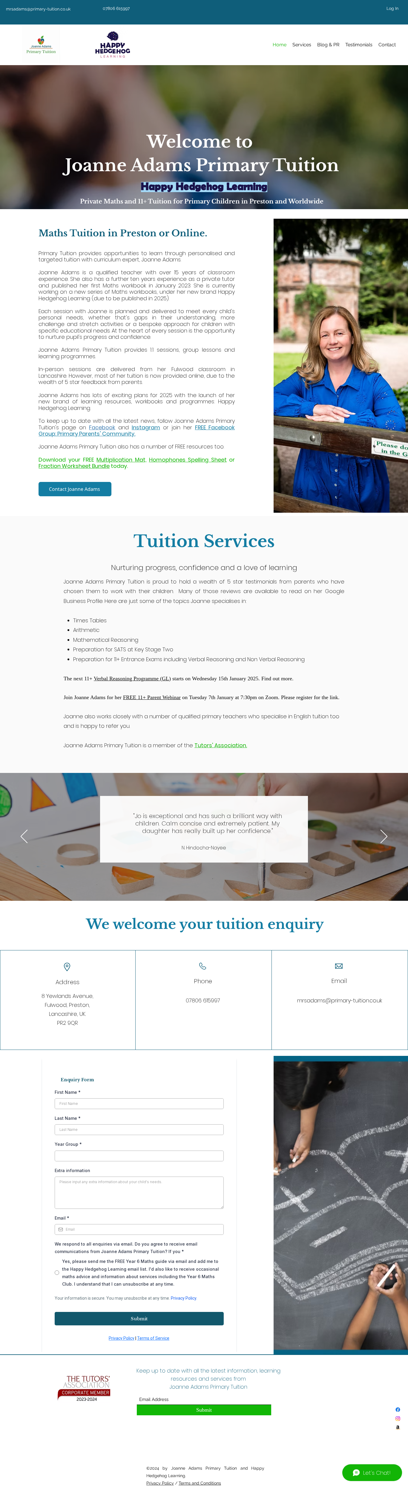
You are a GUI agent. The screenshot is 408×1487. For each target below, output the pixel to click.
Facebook (102, 427)
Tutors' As (207, 745)
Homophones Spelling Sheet (188, 459)
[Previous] (24, 837)
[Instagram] (398, 1419)
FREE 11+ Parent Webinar (152, 697)
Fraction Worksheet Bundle (74, 466)
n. (245, 745)
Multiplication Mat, (121, 459)
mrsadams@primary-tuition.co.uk (339, 1000)
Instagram (146, 427)
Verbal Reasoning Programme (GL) (132, 679)
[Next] (384, 837)
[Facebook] (398, 1410)
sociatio (232, 745)
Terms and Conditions (200, 1483)
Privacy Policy (160, 1483)
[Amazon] (398, 1428)
